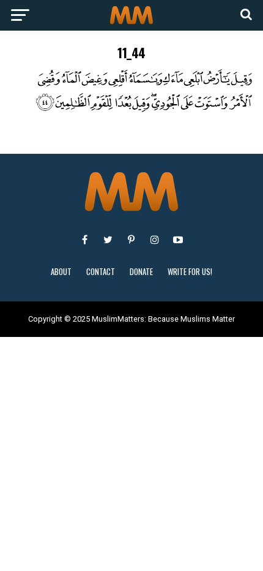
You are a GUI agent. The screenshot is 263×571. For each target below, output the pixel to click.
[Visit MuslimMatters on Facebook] (85, 239)
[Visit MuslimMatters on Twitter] (108, 239)
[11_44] (131, 109)
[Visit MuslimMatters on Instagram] (155, 239)
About (61, 272)
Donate (141, 272)
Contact (100, 272)
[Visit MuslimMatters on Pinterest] (131, 239)
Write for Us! (190, 272)
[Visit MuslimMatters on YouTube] (178, 239)
